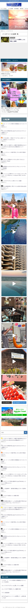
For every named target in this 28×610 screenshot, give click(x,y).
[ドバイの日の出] (14, 283)
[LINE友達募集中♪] (14, 94)
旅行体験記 (16, 8)
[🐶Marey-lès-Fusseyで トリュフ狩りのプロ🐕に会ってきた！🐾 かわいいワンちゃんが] (14, 361)
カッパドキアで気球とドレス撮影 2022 (10, 495)
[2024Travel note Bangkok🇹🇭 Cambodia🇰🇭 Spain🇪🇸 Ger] (14, 205)
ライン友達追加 (5, 592)
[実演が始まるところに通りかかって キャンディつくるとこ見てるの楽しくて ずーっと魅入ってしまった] (14, 335)
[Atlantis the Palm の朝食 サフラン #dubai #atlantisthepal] (14, 309)
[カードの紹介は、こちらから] (14, 66)
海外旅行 (21, 8)
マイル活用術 (10, 8)
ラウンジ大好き (4, 8)
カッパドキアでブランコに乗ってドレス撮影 (11, 180)
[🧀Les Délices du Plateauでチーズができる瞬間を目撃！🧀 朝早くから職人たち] (14, 257)
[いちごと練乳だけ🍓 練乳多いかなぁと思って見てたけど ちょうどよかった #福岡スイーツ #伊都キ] (14, 387)
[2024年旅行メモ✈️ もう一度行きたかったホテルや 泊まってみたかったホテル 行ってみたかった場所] (14, 231)
